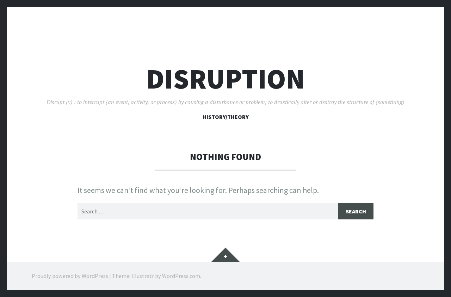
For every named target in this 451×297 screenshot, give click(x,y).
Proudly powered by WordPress (70, 275)
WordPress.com (181, 275)
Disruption (225, 78)
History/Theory (226, 116)
